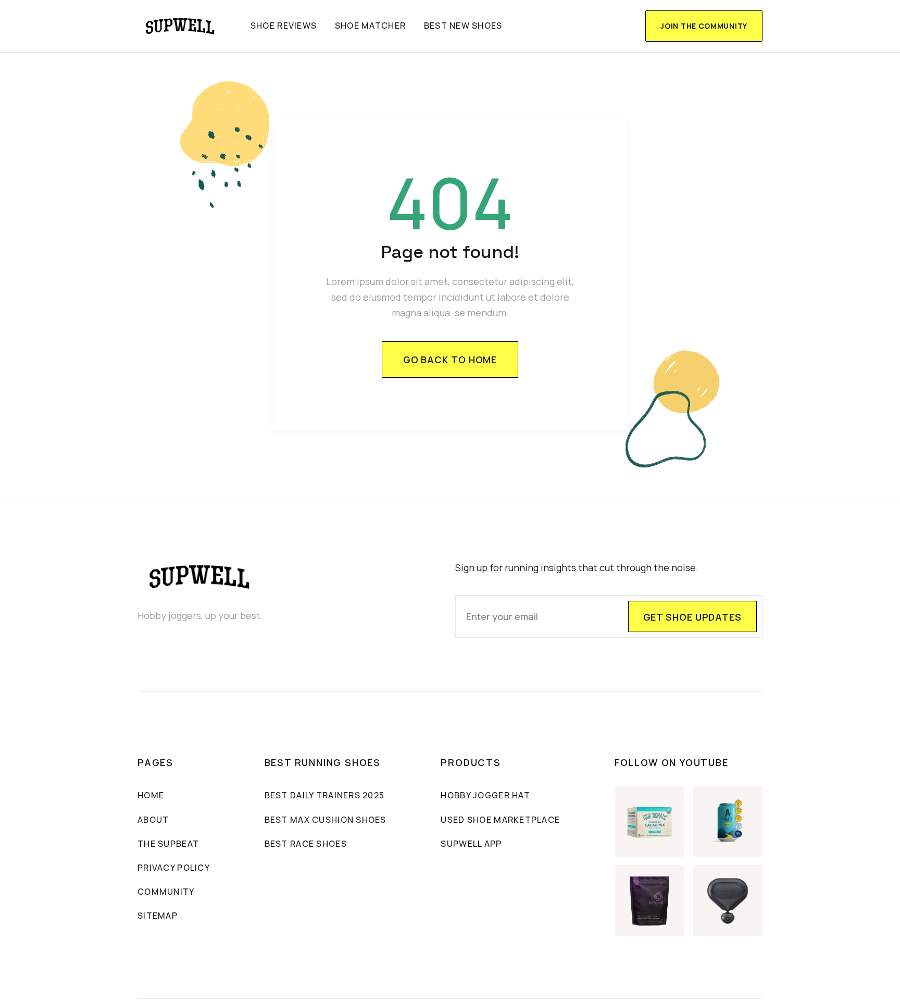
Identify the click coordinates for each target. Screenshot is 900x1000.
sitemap (158, 915)
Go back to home (450, 359)
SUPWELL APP (471, 843)
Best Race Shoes (306, 843)
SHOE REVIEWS (284, 25)
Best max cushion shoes (325, 819)
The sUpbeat (168, 843)
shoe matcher (370, 25)
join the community (703, 26)
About (153, 819)
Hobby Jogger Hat (485, 795)
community (166, 891)
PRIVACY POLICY (174, 867)
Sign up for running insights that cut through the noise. (576, 567)
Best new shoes (463, 25)
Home (151, 795)
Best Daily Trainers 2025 (325, 795)
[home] (180, 26)
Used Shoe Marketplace (500, 819)
